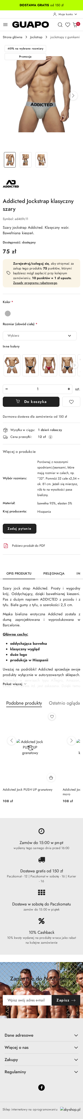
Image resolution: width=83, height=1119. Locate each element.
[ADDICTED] (11, 183)
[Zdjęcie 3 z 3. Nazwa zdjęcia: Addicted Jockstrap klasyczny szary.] (42, 160)
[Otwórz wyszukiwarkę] (60, 24)
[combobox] (40, 335)
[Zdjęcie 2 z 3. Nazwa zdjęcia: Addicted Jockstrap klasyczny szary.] (26, 160)
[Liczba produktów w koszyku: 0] (74, 24)
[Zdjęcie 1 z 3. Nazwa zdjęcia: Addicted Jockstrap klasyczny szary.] (10, 160)
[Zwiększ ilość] (68, 389)
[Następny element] (74, 365)
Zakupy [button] (11, 1060)
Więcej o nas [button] (17, 1047)
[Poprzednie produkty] (11, 741)
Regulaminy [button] (15, 1072)
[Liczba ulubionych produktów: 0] (67, 24)
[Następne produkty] (71, 741)
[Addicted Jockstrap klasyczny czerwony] (49, 365)
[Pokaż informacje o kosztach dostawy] (50, 437)
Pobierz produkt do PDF (28, 545)
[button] (73, 95)
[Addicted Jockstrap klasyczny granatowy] (67, 365)
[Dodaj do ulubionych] (71, 402)
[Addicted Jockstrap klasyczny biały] (12, 365)
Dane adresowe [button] (19, 1035)
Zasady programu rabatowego (35, 282)
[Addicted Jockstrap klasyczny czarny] (30, 365)
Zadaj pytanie (20, 528)
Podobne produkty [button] (24, 703)
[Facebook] (41, 1087)
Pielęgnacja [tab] (54, 573)
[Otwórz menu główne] (5, 24)
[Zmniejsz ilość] (6, 389)
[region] (41, 365)
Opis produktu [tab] (18, 573)
